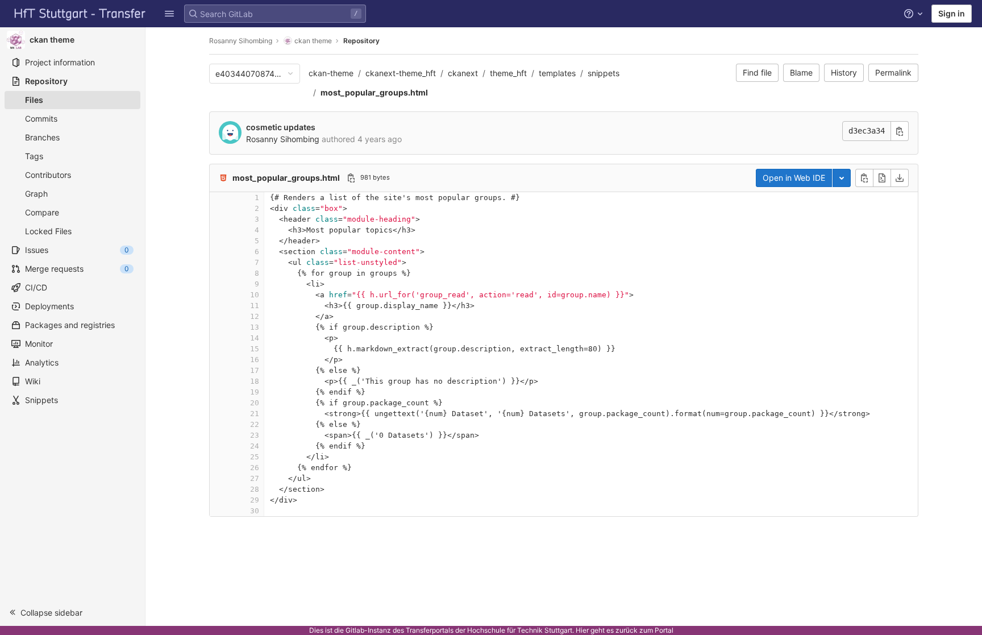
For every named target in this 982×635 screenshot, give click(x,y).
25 (254, 457)
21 (254, 413)
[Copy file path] (351, 178)
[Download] (900, 178)
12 (254, 316)
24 (254, 446)
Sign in (951, 13)
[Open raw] (882, 178)
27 (254, 478)
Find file (757, 72)
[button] (169, 14)
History (844, 72)
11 (254, 305)
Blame (801, 72)
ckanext (463, 73)
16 (254, 359)
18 (254, 381)
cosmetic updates (280, 127)
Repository (361, 40)
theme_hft (508, 73)
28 (254, 489)
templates (557, 73)
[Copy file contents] (864, 178)
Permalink (893, 72)
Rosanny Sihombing (240, 40)
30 (254, 511)
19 (254, 392)
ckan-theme (331, 73)
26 (254, 467)
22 (254, 424)
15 (254, 349)
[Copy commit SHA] (900, 131)
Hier (582, 630)
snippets (603, 73)
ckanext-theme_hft (400, 73)
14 (254, 338)
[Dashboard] (80, 13)
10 (254, 294)
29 (254, 500)
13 (254, 327)
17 (254, 370)
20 (254, 403)
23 (254, 435)
